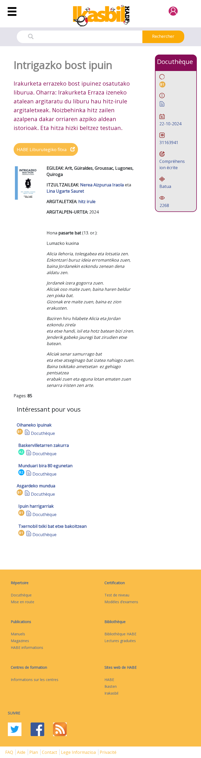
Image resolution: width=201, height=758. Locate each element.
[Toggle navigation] (12, 11)
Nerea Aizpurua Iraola (102, 185)
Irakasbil (111, 693)
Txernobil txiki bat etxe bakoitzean (52, 526)
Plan (34, 752)
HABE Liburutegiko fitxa (42, 149)
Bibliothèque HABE (120, 633)
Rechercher (163, 36)
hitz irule (87, 201)
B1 (20, 431)
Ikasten (110, 686)
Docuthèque (43, 433)
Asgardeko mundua (36, 486)
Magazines (20, 640)
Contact (50, 752)
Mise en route (22, 601)
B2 (21, 472)
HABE (109, 679)
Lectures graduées (120, 640)
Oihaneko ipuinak (34, 425)
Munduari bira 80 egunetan (45, 466)
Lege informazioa (79, 752)
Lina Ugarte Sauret (65, 191)
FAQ (9, 752)
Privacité (108, 752)
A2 (21, 452)
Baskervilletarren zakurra (43, 445)
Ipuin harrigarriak (36, 506)
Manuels (18, 633)
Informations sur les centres (34, 679)
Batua (165, 186)
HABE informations (27, 647)
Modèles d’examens (121, 601)
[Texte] (27, 433)
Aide (21, 752)
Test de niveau (116, 595)
